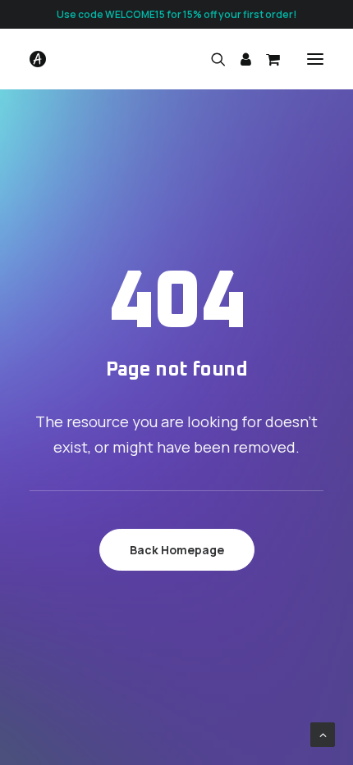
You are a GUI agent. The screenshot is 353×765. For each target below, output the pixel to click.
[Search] (211, 59)
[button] (315, 59)
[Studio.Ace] (38, 59)
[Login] (238, 59)
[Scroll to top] (322, 733)
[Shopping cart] (265, 59)
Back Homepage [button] (177, 550)
